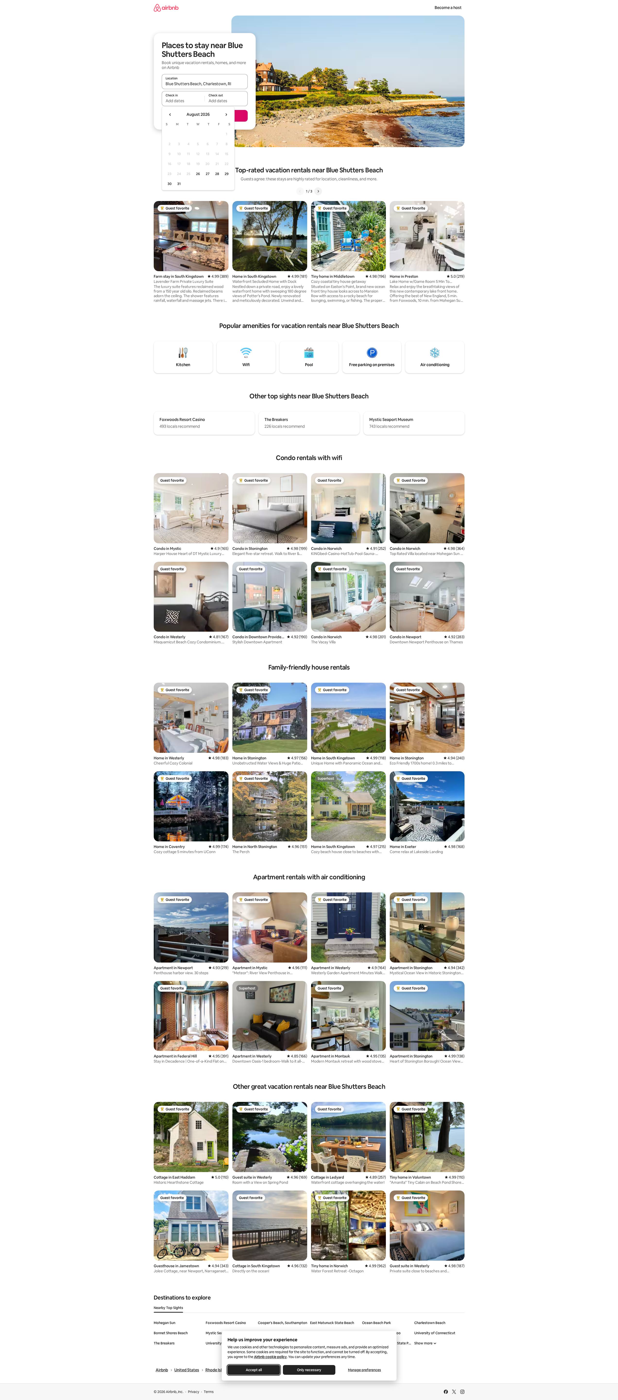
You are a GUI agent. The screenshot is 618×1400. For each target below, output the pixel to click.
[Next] (318, 191)
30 (170, 184)
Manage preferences (364, 1370)
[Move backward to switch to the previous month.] (170, 114)
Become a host (448, 7)
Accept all (254, 1370)
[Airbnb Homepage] (166, 7)
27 (208, 174)
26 (198, 174)
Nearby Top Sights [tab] (168, 1308)
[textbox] (183, 101)
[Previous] (300, 191)
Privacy (193, 1392)
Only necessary (309, 1370)
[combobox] (205, 84)
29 (227, 174)
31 (179, 184)
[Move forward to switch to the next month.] (226, 114)
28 (217, 174)
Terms (209, 1392)
